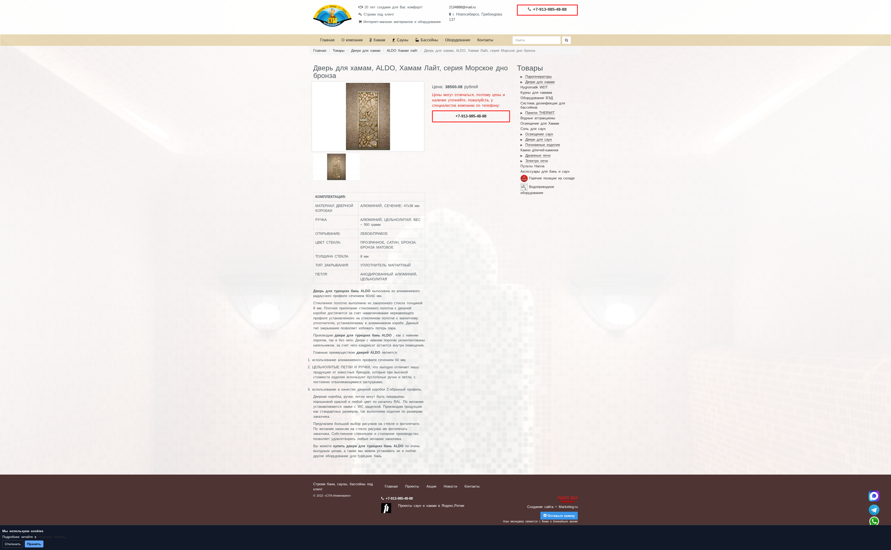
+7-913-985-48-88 (550, 9)
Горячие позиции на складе (552, 178)
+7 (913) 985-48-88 (874, 521)
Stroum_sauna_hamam (874, 510)
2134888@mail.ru (462, 7)
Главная (327, 40)
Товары (339, 50)
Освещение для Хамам (539, 123)
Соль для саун (533, 129)
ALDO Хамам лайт (402, 50)
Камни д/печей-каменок (539, 150)
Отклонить (13, 544)
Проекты (412, 486)
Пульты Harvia (532, 166)
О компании (352, 40)
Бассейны (428, 40)
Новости (450, 486)
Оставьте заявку (561, 516)
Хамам (378, 40)
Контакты (485, 40)
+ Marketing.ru (566, 507)
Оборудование (457, 40)
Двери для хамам (365, 50)
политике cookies (51, 537)
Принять (34, 544)
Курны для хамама (536, 92)
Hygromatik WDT (534, 87)
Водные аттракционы (537, 118)
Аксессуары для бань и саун (544, 171)
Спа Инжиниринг (874, 496)
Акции (431, 486)
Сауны (401, 40)
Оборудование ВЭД (536, 98)
